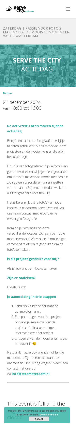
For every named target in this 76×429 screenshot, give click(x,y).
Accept (39, 419)
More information (49, 414)
